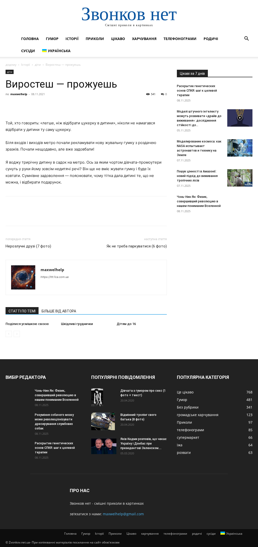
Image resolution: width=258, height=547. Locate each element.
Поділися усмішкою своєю (27, 324)
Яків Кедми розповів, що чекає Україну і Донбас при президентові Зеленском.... (143, 443)
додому (11, 64)
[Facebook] (11, 105)
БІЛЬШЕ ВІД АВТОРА (59, 311)
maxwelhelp (18, 94)
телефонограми (180, 38)
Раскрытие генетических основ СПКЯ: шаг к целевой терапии (197, 90)
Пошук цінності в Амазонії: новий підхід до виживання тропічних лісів (197, 176)
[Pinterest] (34, 105)
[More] (57, 105)
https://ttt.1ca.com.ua (55, 277)
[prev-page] (9, 334)
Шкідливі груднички (77, 324)
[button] (246, 39)
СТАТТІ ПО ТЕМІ (22, 311)
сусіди (28, 50)
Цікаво (118, 38)
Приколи (95, 38)
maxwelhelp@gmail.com (123, 514)
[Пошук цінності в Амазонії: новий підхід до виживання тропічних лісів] (239, 178)
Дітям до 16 (126, 324)
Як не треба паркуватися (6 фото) (137, 246)
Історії (72, 38)
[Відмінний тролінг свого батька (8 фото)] (103, 421)
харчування (144, 38)
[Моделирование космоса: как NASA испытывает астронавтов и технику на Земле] (239, 148)
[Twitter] (22, 105)
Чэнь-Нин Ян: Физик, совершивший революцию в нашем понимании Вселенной (199, 201)
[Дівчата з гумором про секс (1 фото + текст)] (97, 397)
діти (38, 64)
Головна (30, 38)
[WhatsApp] (45, 105)
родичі (211, 38)
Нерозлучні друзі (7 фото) (28, 246)
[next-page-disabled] (17, 334)
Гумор (52, 38)
